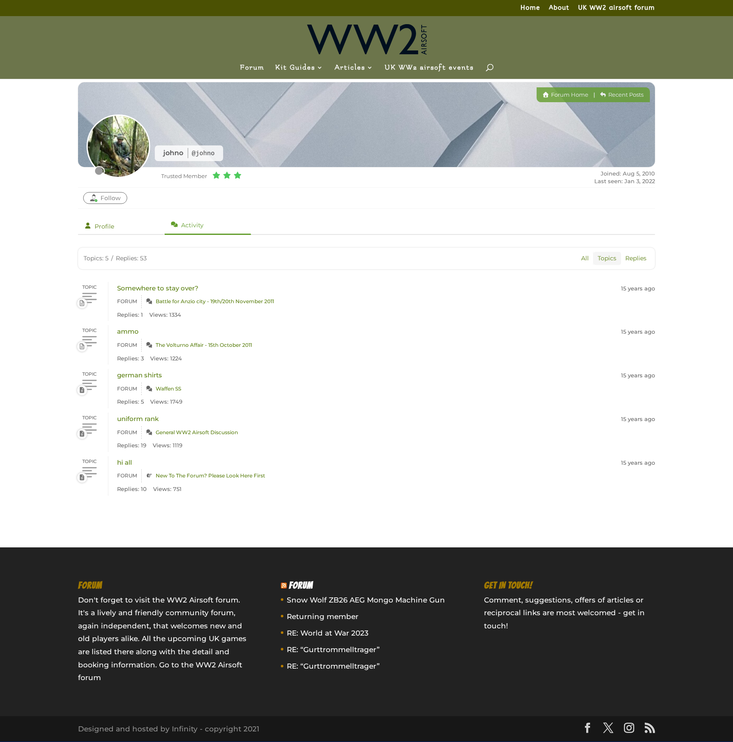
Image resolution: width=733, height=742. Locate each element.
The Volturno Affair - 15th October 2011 (204, 345)
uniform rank (138, 419)
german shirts (139, 375)
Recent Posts (625, 94)
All (585, 258)
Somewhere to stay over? (158, 288)
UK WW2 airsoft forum (616, 8)
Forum (252, 67)
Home (530, 8)
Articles (350, 67)
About (559, 8)
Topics (607, 258)
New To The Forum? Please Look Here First (210, 475)
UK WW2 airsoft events (429, 67)
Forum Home (569, 94)
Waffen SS (168, 388)
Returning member (322, 616)
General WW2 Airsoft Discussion (197, 432)
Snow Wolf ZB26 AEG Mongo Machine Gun (366, 600)
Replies (635, 258)
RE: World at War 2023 (328, 633)
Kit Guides (295, 67)
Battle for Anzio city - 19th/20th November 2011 (215, 301)
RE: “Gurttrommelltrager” (333, 649)
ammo (128, 331)
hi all (124, 462)
